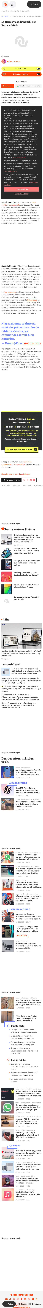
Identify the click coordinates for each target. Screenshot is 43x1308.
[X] (14, 1299)
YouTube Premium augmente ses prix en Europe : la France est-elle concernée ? (28, 1153)
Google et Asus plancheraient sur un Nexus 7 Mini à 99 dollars (27, 562)
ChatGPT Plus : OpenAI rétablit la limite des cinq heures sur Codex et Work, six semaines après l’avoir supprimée (29, 790)
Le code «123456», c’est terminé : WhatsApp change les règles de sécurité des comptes (28, 857)
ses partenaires (10, 171)
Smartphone (17, 16)
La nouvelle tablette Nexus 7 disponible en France (26, 586)
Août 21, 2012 (32, 343)
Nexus (17, 485)
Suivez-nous (8, 86)
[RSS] (29, 1299)
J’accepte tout (23, 189)
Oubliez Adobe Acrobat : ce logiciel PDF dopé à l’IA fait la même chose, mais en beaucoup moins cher (27, 538)
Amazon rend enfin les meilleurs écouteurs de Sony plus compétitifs (28, 945)
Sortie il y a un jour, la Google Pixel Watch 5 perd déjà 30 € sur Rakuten (27, 1135)
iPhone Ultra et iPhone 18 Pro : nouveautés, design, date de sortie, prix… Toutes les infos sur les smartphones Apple (21, 680)
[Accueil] (5, 4)
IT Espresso (32, 300)
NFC (14, 362)
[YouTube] (6, 1299)
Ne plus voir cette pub (10, 523)
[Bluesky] (32, 1299)
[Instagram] (17, 1299)
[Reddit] (25, 1299)
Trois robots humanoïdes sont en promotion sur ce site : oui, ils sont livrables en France (28, 884)
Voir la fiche (22, 935)
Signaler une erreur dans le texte (15, 474)
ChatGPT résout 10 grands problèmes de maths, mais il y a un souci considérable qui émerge (21, 688)
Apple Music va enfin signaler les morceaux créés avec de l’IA (28, 1194)
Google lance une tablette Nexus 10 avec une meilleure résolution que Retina (26, 550)
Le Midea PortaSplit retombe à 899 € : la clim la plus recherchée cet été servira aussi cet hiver (26, 671)
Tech (6, 16)
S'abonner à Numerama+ (19, 449)
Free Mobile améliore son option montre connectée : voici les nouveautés (27, 1180)
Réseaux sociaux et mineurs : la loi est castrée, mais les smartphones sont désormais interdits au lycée (28, 898)
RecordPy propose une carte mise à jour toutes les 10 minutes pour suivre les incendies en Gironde (18, 705)
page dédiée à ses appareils (18, 203)
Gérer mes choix (21, 193)
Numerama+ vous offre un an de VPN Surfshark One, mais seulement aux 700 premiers (28, 1093)
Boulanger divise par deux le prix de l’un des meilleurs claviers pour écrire (28, 804)
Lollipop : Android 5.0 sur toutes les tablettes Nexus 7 (26, 574)
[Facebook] (21, 1299)
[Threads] (36, 1299)
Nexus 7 (27, 485)
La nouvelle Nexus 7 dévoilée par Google (26, 598)
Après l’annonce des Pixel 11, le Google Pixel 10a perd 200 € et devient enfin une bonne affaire (28, 772)
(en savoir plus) (19, 157)
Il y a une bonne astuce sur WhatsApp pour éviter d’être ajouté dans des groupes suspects (28, 1107)
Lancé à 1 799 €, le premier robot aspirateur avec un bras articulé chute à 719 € (27, 1121)
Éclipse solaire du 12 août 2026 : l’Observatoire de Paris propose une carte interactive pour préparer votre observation (20, 697)
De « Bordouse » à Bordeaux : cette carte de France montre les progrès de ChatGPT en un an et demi (28, 1002)
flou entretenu (10, 292)
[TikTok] (10, 1299)
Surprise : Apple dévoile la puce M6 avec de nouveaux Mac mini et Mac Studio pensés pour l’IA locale (28, 870)
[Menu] (12, 4)
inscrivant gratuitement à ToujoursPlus (16, 463)
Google (7, 485)
